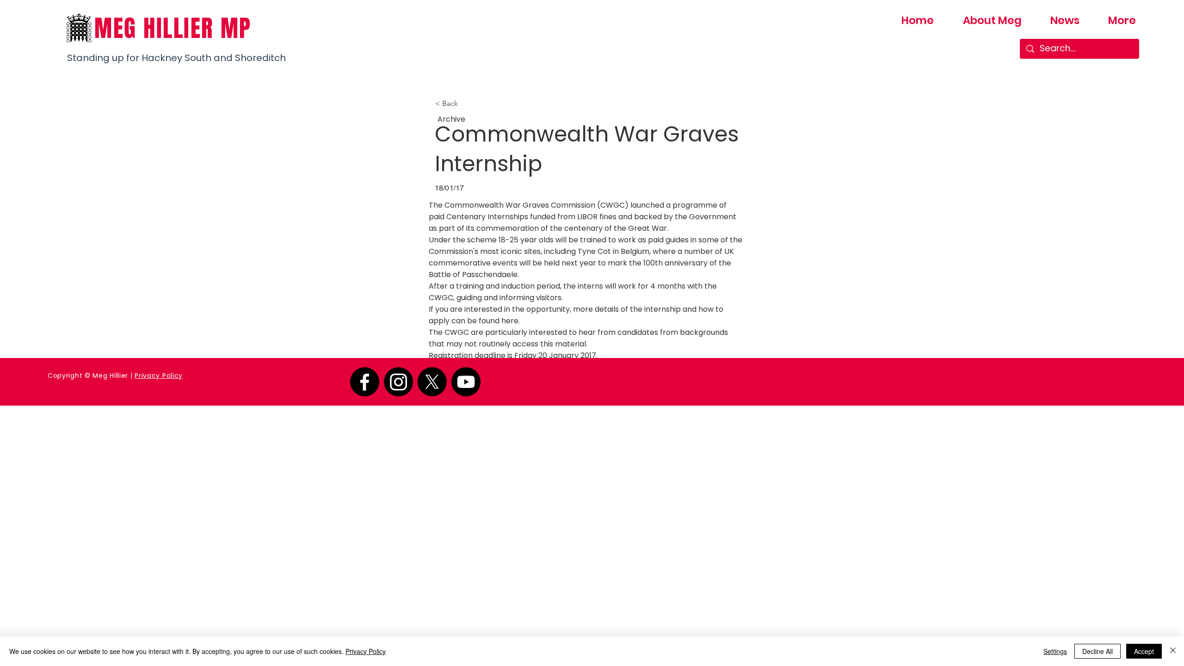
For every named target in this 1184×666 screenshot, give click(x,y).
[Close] (1172, 651)
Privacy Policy (159, 375)
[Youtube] (466, 381)
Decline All (1097, 651)
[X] (432, 381)
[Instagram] (398, 381)
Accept (1144, 651)
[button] (465, 103)
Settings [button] (1055, 651)
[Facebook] (364, 381)
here (509, 320)
